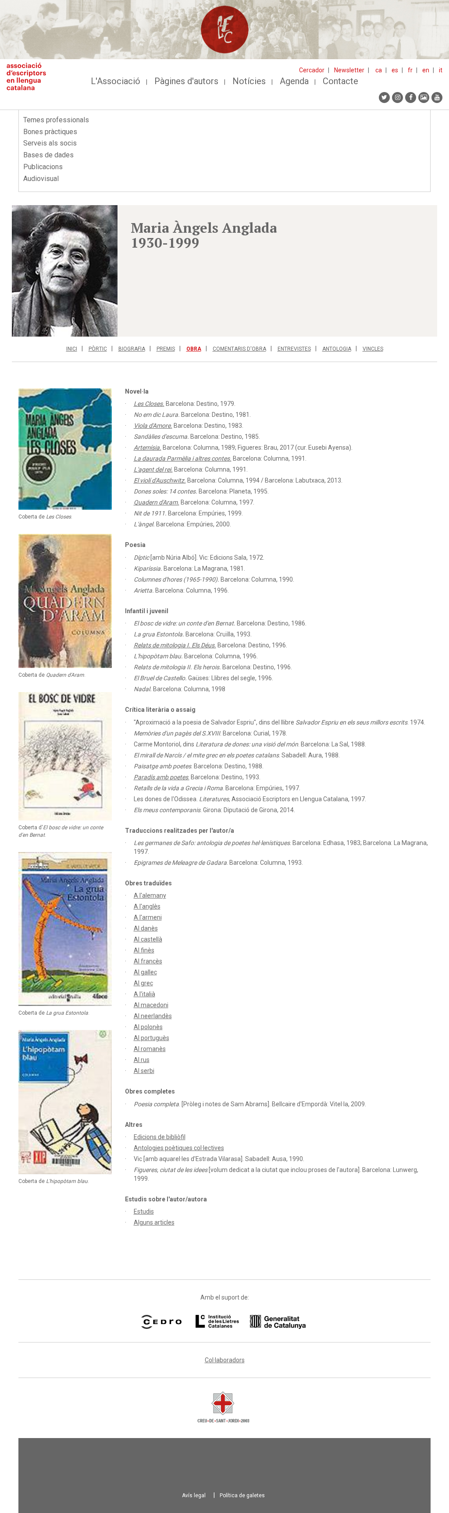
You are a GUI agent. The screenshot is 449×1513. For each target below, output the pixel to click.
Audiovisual (41, 178)
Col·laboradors (225, 1360)
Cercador (311, 70)
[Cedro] (161, 1322)
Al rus (142, 1059)
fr (410, 70)
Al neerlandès (153, 1015)
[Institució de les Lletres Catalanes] (251, 1322)
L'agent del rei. (153, 469)
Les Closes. (149, 403)
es (395, 70)
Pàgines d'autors (186, 81)
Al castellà (148, 939)
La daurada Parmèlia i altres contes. (183, 458)
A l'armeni (148, 917)
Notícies (249, 81)
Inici (71, 349)
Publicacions (43, 167)
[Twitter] (384, 97)
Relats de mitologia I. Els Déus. (175, 645)
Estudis (144, 1211)
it (440, 70)
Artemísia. (147, 447)
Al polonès (148, 1026)
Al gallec (145, 972)
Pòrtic (98, 349)
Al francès (148, 961)
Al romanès (150, 1048)
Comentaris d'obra (239, 349)
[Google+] (423, 97)
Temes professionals (56, 120)
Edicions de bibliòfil (159, 1136)
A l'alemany (150, 895)
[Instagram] (397, 97)
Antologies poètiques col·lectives (179, 1147)
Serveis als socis (50, 143)
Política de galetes (242, 1495)
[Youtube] (436, 97)
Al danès (146, 928)
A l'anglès (147, 906)
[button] (65, 271)
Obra (193, 349)
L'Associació (115, 81)
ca (378, 70)
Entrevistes (294, 349)
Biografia (131, 349)
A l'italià (144, 994)
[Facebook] (410, 97)
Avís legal (194, 1495)
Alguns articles (154, 1222)
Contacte (340, 81)
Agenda (294, 81)
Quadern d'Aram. (156, 502)
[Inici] (30, 76)
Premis (166, 349)
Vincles (373, 349)
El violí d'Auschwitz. (160, 480)
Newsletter (349, 70)
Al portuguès (151, 1037)
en (425, 70)
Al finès (144, 950)
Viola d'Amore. (153, 425)
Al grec (143, 983)
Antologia (336, 349)
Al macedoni (151, 1005)
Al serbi (144, 1070)
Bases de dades (48, 155)
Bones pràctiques (50, 132)
